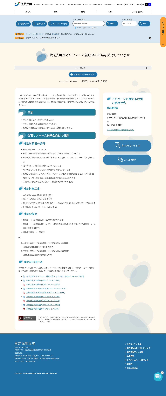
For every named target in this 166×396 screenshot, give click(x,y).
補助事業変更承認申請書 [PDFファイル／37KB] (45, 293)
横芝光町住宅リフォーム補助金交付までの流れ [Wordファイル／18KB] (55, 276)
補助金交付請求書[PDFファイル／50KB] (42, 309)
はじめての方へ (48, 4)
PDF (95, 28)
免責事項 (130, 356)
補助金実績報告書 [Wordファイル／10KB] (43, 297)
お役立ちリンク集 (134, 344)
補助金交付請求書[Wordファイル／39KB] (43, 305)
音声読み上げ (110, 4)
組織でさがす (40, 34)
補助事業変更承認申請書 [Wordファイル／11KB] (45, 289)
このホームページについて (137, 360)
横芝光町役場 (25, 343)
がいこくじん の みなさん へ (93, 4)
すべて (79, 28)
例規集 (129, 364)
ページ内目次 (80, 68)
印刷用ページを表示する (84, 74)
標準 (126, 4)
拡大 (131, 4)
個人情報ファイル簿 (135, 352)
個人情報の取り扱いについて (138, 348)
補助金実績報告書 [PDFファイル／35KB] (43, 301)
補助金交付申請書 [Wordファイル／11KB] (43, 280)
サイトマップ (61, 4)
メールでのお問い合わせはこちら (120, 130)
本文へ (38, 4)
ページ (87, 28)
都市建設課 (55, 34)
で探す (24, 24)
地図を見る (18, 353)
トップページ (30, 34)
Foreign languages (75, 4)
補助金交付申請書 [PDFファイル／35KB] (43, 284)
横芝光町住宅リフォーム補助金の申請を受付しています (43, 38)
